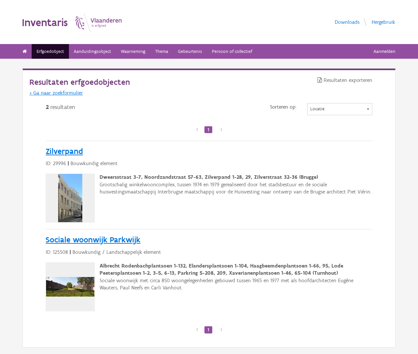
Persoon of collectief (232, 51)
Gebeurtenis (190, 51)
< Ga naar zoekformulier (56, 93)
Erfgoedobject (50, 51)
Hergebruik (383, 22)
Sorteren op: (283, 107)
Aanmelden (384, 51)
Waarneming (133, 51)
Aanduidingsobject (92, 51)
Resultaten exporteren (347, 80)
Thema (161, 51)
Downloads (347, 22)
